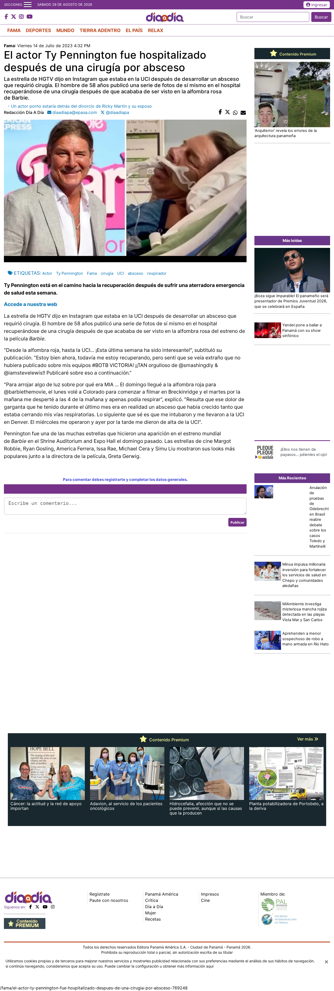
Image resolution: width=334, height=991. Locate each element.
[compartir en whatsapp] (235, 112)
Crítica (151, 900)
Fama (92, 273)
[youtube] (45, 906)
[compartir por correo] (243, 112)
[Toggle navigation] (27, 4)
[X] (37, 906)
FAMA (14, 30)
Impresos (210, 894)
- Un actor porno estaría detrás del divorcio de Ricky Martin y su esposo (80, 106)
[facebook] (30, 906)
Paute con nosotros (109, 900)
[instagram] (53, 906)
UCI (120, 273)
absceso (135, 273)
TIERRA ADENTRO (100, 30)
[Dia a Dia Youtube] (30, 17)
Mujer (150, 912)
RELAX (155, 30)
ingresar (319, 4)
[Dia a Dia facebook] (7, 17)
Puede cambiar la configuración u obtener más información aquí (159, 966)
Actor (47, 273)
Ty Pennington (69, 273)
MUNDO (65, 30)
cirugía (107, 273)
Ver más (305, 739)
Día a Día (154, 906)
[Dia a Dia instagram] (22, 17)
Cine (205, 900)
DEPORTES (38, 30)
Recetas (153, 919)
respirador (156, 273)
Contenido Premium (297, 54)
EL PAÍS (134, 30)
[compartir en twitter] (227, 112)
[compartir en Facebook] (220, 112)
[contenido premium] (24, 923)
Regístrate (100, 894)
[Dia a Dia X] (14, 17)
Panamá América (161, 894)
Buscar (321, 17)
